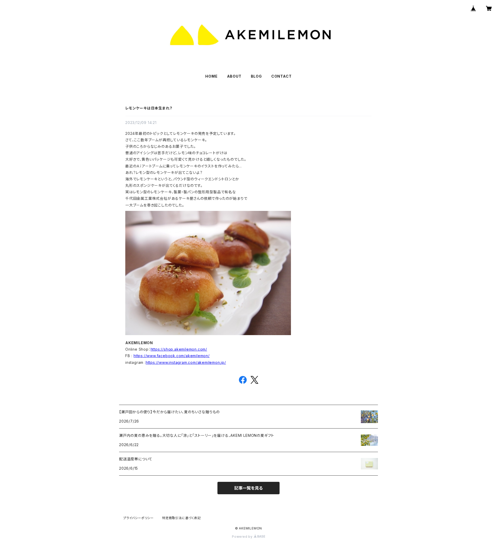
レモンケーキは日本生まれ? (148, 108)
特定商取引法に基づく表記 (181, 518)
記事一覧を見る (248, 488)
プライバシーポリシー (138, 518)
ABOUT (234, 76)
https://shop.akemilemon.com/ (179, 349)
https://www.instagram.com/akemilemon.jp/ (186, 362)
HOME (211, 76)
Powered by (243, 536)
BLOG (256, 76)
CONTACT (281, 76)
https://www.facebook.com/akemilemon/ (172, 355)
